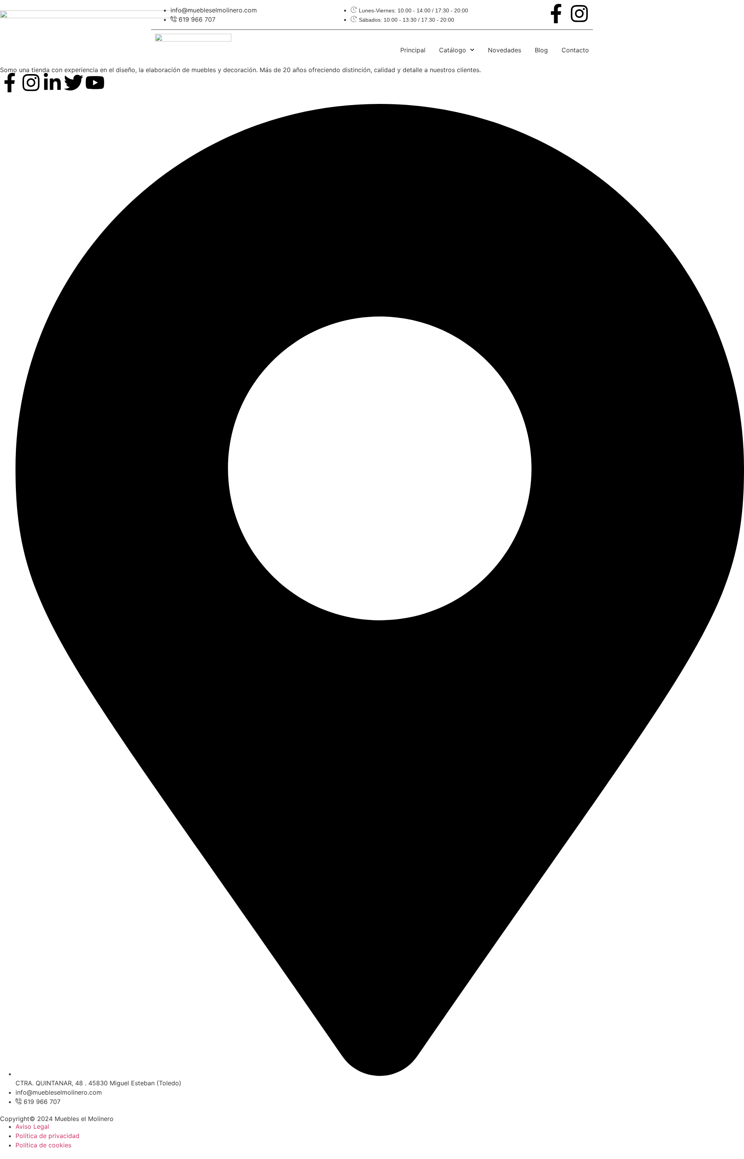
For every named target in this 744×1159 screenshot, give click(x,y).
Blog (541, 50)
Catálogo (452, 50)
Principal (412, 50)
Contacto (575, 50)
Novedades (504, 50)
